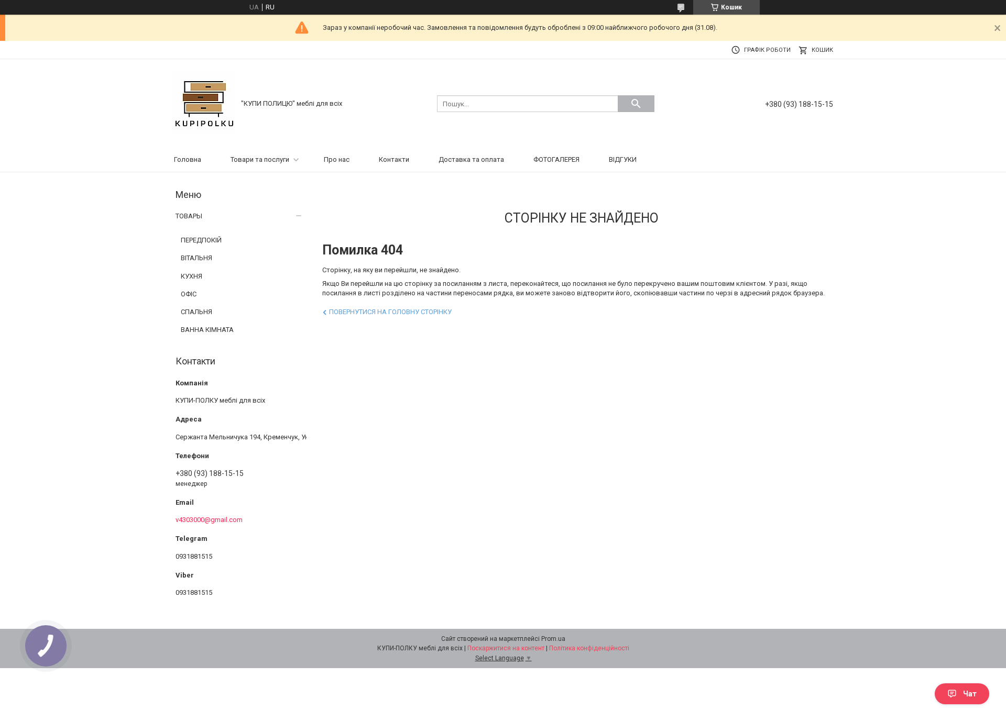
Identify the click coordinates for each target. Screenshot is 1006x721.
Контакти (394, 159)
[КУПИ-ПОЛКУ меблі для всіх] (204, 103)
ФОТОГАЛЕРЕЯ (556, 159)
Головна (187, 159)
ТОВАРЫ (189, 216)
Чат (970, 694)
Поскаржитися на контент (505, 648)
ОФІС (188, 294)
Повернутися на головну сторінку (390, 312)
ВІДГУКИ (623, 159)
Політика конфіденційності (589, 648)
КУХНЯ (191, 276)
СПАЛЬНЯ (196, 312)
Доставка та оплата (471, 159)
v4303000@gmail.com (209, 520)
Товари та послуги (260, 159)
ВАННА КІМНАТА (207, 330)
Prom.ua (553, 638)
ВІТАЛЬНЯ (196, 258)
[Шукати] (636, 103)
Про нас (336, 159)
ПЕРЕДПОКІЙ (201, 240)
